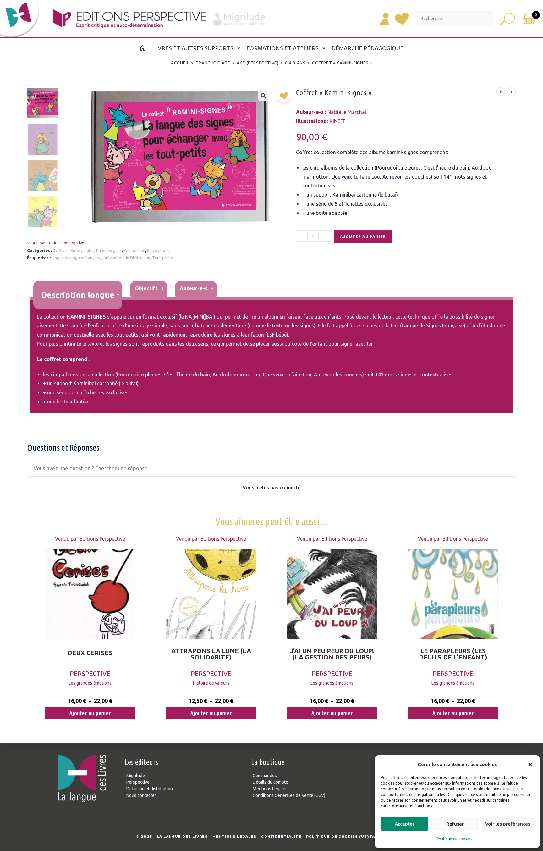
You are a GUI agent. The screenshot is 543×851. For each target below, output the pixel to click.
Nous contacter (141, 795)
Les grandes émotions (90, 683)
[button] (530, 764)
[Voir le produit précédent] (500, 91)
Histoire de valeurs (211, 683)
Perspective (134, 250)
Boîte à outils (82, 250)
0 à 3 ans (295, 62)
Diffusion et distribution (149, 788)
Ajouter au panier (363, 237)
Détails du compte (270, 782)
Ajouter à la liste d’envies (285, 98)
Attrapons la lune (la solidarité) (211, 654)
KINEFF (337, 121)
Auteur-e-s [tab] (193, 288)
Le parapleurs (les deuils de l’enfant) (453, 654)
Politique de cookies (454, 839)
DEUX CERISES (90, 653)
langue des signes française (76, 257)
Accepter (404, 823)
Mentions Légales (270, 788)
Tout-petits (162, 257)
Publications (158, 250)
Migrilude (135, 775)
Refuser (455, 823)
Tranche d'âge (213, 62)
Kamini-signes (109, 250)
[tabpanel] (271, 356)
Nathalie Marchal (346, 112)
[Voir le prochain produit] (511, 91)
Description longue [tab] (77, 294)
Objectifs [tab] (146, 288)
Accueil (180, 62)
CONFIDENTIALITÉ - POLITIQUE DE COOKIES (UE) (315, 836)
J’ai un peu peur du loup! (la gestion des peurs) (332, 654)
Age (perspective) (257, 62)
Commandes (265, 775)
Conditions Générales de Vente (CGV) (289, 795)
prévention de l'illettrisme (126, 257)
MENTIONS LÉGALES (234, 836)
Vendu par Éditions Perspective (55, 243)
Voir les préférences (507, 823)
